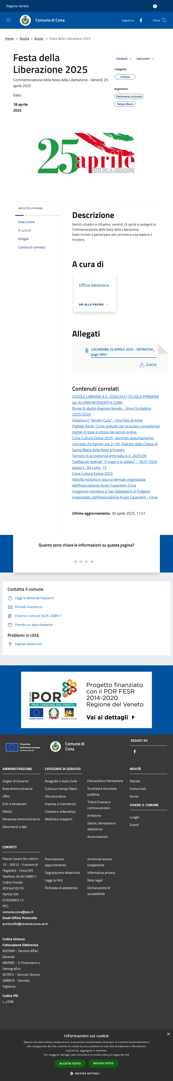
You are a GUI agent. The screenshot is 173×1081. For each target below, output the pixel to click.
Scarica (151, 364)
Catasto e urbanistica (60, 811)
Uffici (6, 796)
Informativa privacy (101, 872)
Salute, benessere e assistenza (101, 826)
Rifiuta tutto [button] (103, 1063)
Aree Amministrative (17, 788)
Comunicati (138, 788)
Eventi (134, 824)
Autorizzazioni (97, 836)
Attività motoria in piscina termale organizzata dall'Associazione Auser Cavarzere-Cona (108, 482)
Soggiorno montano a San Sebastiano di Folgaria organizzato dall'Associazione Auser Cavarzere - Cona (114, 494)
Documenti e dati (15, 826)
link (127, 1054)
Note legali (95, 880)
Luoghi (134, 817)
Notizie (135, 781)
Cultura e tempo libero (61, 788)
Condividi (122, 58)
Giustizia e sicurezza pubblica (101, 791)
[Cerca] (164, 20)
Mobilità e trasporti (58, 819)
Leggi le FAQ (54, 880)
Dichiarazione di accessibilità (98, 890)
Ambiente (94, 815)
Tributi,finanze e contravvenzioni (99, 804)
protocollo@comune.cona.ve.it (25, 923)
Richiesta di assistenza (61, 887)
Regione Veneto (17, 5)
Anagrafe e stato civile (61, 781)
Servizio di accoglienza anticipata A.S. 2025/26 (109, 456)
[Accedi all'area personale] (155, 6)
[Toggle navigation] (8, 19)
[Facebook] (139, 20)
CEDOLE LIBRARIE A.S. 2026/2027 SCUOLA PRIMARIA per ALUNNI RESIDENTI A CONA (115, 399)
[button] (86, 1073)
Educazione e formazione (105, 780)
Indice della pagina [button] (30, 208)
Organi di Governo (15, 781)
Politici (7, 811)
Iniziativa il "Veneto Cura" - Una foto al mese (107, 420)
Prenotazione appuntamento (55, 861)
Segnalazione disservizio (62, 872)
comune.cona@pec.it (18, 911)
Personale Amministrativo (21, 819)
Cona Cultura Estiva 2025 (92, 473)
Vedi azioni (143, 58)
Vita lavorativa (55, 796)
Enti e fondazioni (15, 803)
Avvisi (38, 38)
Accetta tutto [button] (70, 1063)
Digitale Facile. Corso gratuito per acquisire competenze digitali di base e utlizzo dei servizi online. (116, 429)
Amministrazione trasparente (99, 861)
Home (9, 38)
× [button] (168, 1034)
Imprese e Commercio (60, 803)
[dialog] (86, 1055)
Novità (24, 38)
